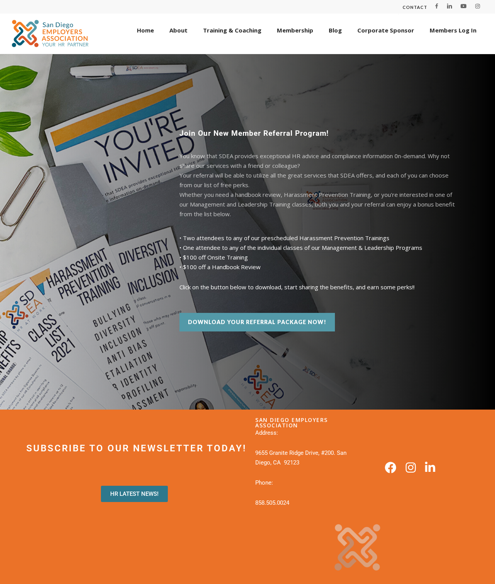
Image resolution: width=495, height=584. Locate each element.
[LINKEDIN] (449, 6)
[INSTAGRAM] (477, 6)
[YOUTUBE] (463, 6)
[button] (257, 322)
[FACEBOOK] (436, 6)
